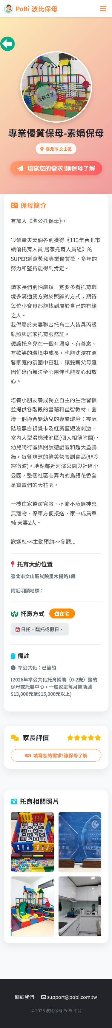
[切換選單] (103, 8)
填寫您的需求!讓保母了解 (60, 168)
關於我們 (24, 996)
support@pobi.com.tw (72, 996)
